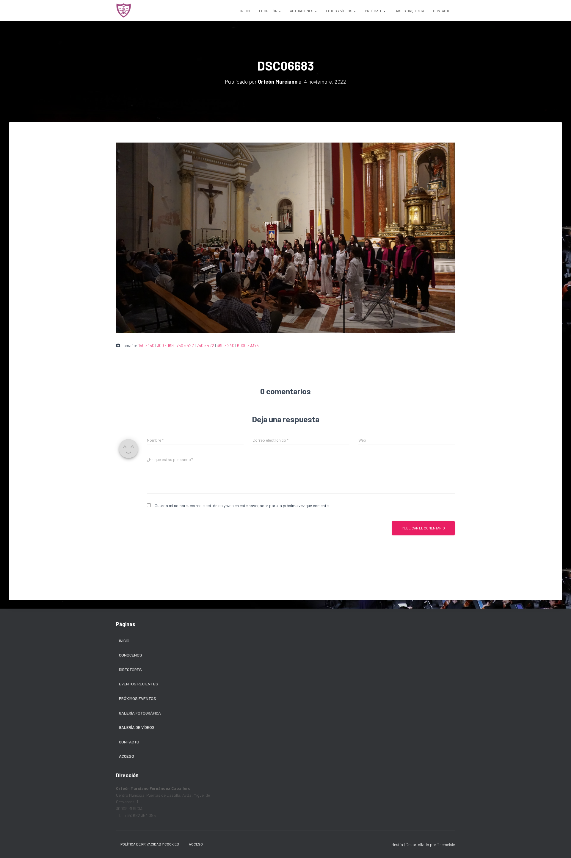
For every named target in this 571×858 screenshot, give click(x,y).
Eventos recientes (138, 683)
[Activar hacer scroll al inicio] (559, 846)
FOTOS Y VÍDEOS (339, 11)
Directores (130, 669)
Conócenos (130, 654)
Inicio (124, 640)
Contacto (129, 741)
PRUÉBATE (374, 11)
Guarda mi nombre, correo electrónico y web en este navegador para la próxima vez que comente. (242, 505)
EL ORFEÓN (268, 11)
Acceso (126, 756)
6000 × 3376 (248, 345)
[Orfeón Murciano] (124, 10)
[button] (279, 11)
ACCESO (196, 844)
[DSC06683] (285, 237)
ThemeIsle (446, 844)
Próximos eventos (137, 698)
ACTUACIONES (302, 11)
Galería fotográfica (140, 712)
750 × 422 (185, 345)
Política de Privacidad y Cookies (149, 844)
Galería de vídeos (137, 727)
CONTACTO (442, 11)
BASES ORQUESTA (409, 11)
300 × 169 (165, 345)
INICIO (245, 11)
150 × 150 (146, 345)
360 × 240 (225, 345)
